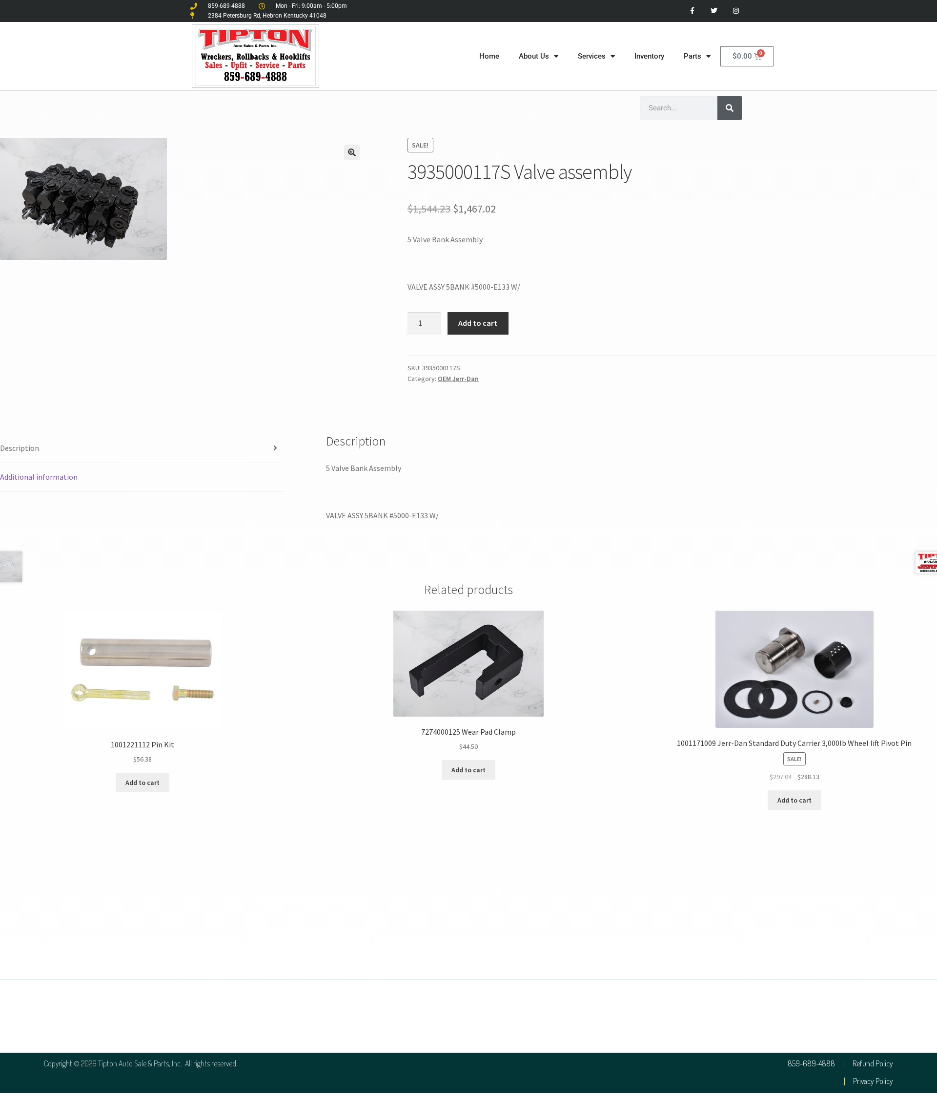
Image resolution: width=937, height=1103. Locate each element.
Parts (692, 56)
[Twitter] (714, 11)
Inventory (649, 56)
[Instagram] (736, 11)
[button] (352, 152)
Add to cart (477, 323)
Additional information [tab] (39, 477)
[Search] (729, 108)
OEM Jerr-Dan (458, 378)
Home (489, 56)
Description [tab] (19, 448)
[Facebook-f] (692, 11)
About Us (534, 56)
